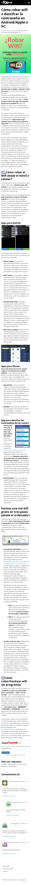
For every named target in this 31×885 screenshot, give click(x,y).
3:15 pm (25, 802)
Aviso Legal (6, 866)
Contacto (5, 871)
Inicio (2, 30)
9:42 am (27, 823)
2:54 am (27, 842)
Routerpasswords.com (8, 729)
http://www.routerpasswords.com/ (15, 450)
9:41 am (27, 781)
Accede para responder (8, 796)
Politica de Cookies (8, 869)
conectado (19, 764)
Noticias (7, 30)
